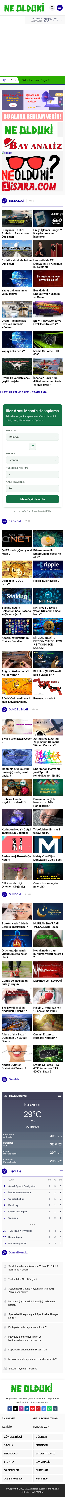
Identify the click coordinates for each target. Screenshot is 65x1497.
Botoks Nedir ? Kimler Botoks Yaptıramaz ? (16, 925)
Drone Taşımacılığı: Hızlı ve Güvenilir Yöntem (14, 324)
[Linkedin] (26, 1408)
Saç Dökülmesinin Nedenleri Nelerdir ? (14, 1009)
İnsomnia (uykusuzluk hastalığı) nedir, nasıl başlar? (16, 772)
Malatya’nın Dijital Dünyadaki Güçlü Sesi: (47, 858)
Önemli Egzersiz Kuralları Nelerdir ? (45, 1036)
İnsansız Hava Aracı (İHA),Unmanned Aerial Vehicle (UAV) (47, 381)
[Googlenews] (44, 1408)
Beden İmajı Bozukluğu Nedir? (16, 858)
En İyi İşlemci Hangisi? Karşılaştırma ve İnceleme (47, 233)
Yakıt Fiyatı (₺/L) (16, 482)
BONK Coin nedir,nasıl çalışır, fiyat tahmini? (16, 700)
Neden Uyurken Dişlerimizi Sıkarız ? (14, 1066)
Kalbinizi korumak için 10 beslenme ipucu (47, 1009)
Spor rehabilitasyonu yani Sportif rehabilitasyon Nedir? (46, 772)
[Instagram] (21, 1408)
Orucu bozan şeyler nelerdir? (45, 885)
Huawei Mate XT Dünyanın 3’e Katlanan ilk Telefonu (47, 263)
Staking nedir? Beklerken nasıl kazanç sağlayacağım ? (16, 611)
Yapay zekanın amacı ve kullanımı (15, 292)
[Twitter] (15, 1408)
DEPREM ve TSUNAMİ (47, 980)
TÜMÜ (31, 201)
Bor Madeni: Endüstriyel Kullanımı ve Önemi (46, 294)
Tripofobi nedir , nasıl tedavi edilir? (46, 831)
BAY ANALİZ (37, 1492)
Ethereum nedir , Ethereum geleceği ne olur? (47, 554)
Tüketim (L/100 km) (17, 468)
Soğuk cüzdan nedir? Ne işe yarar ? (15, 673)
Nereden (11, 430)
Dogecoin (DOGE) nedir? (13, 582)
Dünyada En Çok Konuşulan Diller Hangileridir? (44, 802)
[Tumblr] (55, 1408)
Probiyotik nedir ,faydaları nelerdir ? (14, 801)
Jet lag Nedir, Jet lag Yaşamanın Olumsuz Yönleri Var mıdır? (46, 742)
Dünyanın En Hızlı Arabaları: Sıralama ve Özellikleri (15, 233)
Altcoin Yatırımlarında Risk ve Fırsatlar (15, 639)
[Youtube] (32, 1408)
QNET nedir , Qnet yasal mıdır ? (17, 552)
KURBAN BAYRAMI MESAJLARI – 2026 (45, 925)
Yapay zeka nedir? (13, 351)
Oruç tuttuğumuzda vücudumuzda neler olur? (14, 954)
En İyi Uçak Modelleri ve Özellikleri (17, 262)
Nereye (10, 453)
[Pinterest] (38, 1408)
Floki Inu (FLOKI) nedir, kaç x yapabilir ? (47, 673)
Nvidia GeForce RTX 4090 (46, 353)
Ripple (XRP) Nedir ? (46, 580)
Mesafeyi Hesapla (32, 499)
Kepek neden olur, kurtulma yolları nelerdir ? (48, 954)
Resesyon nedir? (44, 698)
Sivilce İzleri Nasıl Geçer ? (35, 80)
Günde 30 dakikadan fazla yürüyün (15, 982)
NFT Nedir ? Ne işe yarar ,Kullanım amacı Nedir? (46, 611)
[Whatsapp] (49, 1408)
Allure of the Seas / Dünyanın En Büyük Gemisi (14, 1038)
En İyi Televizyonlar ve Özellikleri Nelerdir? (47, 322)
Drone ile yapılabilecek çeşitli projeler (16, 380)
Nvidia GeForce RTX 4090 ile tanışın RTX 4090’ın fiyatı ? (46, 1068)
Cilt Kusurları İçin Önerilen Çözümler (13, 885)
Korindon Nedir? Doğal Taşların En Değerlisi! (16, 831)
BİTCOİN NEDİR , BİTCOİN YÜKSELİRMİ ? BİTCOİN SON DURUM (47, 642)
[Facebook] (10, 1408)
